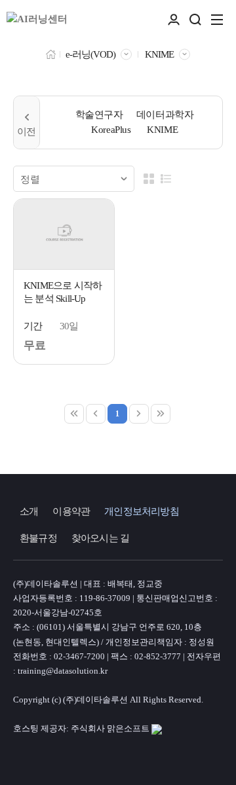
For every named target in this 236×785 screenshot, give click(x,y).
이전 (27, 122)
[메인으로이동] (51, 53)
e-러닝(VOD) (91, 54)
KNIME (159, 54)
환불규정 (38, 538)
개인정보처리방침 (141, 512)
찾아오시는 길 (100, 538)
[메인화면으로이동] (37, 20)
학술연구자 (99, 114)
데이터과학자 (165, 114)
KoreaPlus (110, 129)
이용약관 (71, 512)
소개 (29, 512)
